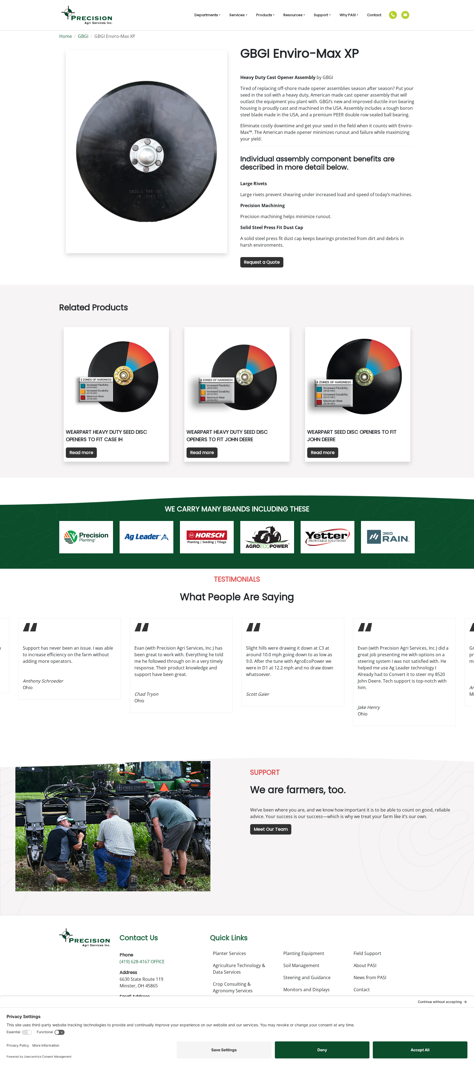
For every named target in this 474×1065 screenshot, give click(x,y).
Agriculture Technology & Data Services (239, 968)
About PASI (365, 965)
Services (237, 15)
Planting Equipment (303, 953)
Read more (81, 452)
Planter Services (229, 953)
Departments (206, 15)
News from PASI (370, 977)
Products (264, 15)
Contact (374, 15)
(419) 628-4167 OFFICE (142, 962)
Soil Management (301, 965)
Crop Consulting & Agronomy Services (233, 987)
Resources (293, 15)
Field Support (367, 953)
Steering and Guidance (307, 977)
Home (65, 36)
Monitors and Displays (306, 990)
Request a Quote (262, 262)
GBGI (83, 36)
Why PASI (348, 15)
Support (321, 15)
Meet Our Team (271, 829)
